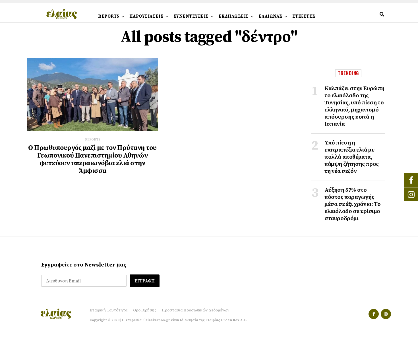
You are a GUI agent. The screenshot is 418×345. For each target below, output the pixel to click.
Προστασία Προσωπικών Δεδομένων (195, 310)
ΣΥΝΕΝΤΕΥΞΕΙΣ (191, 16)
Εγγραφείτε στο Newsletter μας (83, 264)
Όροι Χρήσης (144, 310)
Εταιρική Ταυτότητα (108, 310)
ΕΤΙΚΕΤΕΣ (303, 16)
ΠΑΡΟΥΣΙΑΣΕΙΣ (146, 16)
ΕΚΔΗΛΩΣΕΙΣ (234, 16)
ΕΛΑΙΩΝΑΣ (270, 16)
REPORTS (108, 16)
